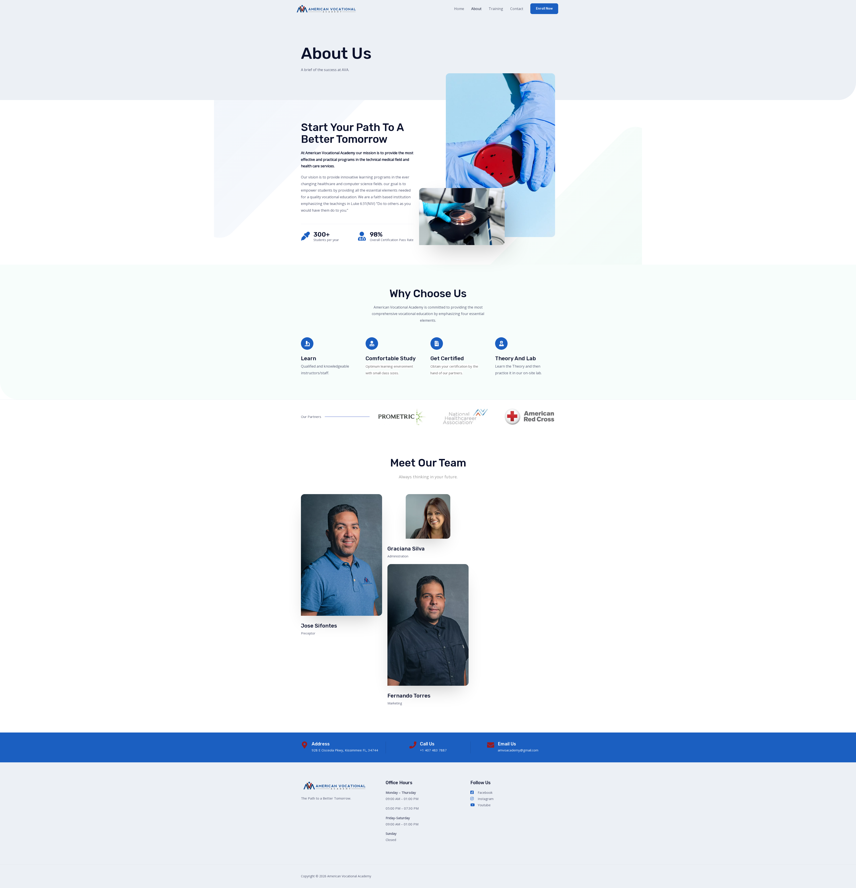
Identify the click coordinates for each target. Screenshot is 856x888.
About (476, 8)
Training (496, 8)
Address (321, 744)
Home (459, 8)
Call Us (427, 744)
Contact (516, 8)
